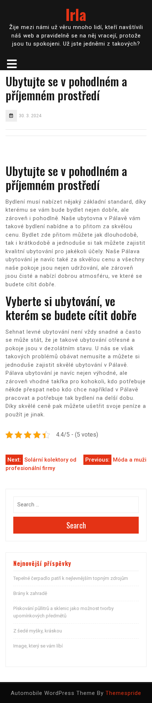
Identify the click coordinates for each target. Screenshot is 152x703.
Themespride (123, 693)
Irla (76, 14)
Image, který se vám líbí (38, 646)
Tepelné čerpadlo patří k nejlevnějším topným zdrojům (70, 578)
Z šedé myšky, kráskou (37, 631)
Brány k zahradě (30, 593)
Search (76, 525)
